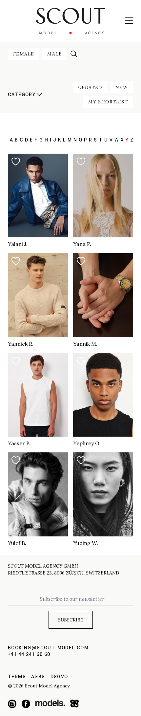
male (54, 54)
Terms (17, 676)
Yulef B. (17, 543)
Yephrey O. (87, 443)
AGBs (38, 676)
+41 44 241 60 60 (29, 654)
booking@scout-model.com (48, 647)
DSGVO (59, 676)
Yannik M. (85, 343)
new (121, 87)
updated (90, 87)
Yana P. (82, 244)
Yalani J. (18, 244)
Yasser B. (19, 443)
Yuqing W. (85, 543)
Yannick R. (20, 343)
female (23, 54)
